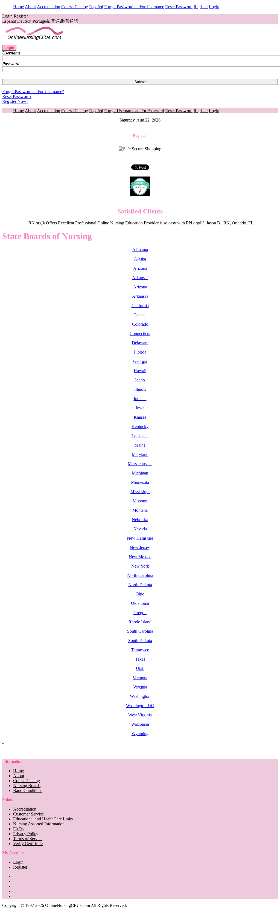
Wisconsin (140, 724)
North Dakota (140, 584)
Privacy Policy (25, 833)
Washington (140, 696)
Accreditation (48, 6)
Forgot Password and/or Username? (33, 91)
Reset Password (178, 6)
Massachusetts (140, 463)
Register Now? (15, 101)
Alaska (140, 259)
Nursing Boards (26, 785)
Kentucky (140, 426)
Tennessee (140, 649)
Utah (140, 668)
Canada (140, 315)
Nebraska (140, 519)
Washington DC (140, 705)
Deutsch (24, 21)
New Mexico (140, 556)
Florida (140, 352)
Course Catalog (74, 6)
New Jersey (140, 547)
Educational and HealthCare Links (43, 819)
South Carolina (140, 631)
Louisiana (140, 435)
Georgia (140, 361)
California (140, 305)
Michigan (140, 473)
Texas (140, 659)
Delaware (140, 342)
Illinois (140, 389)
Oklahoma (140, 603)
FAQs (18, 828)
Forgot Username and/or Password (134, 110)
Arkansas (140, 277)
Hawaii (140, 370)
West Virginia (140, 715)
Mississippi (140, 491)
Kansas (140, 417)
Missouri (140, 501)
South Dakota (140, 640)
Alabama (140, 249)
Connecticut (140, 333)
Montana (140, 510)
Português (41, 21)
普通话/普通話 (64, 21)
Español (96, 6)
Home (18, 6)
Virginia (140, 687)
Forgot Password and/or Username (134, 6)
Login (214, 6)
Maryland (140, 454)
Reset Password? (16, 96)
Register (201, 6)
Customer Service (28, 814)
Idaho (140, 380)
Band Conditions (27, 790)
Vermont (140, 677)
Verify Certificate (28, 843)
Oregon (140, 612)
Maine (140, 445)
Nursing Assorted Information (39, 824)
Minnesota (140, 482)
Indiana (140, 398)
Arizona (140, 268)
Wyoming (140, 733)
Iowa (140, 408)
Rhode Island (140, 622)
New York (140, 566)
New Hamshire (140, 538)
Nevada (140, 529)
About (30, 6)
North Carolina (140, 575)
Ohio (140, 594)
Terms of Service (27, 838)
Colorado (140, 324)
